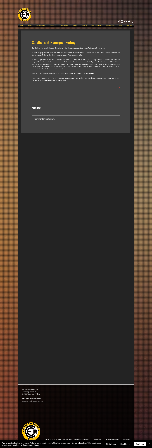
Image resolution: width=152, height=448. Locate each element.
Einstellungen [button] (111, 444)
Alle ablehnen (125, 444)
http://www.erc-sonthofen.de (31, 399)
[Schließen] (149, 444)
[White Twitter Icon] (128, 21)
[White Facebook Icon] (118, 21)
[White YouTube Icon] (125, 21)
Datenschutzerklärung (31, 445)
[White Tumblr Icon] (132, 21)
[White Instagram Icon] (122, 21)
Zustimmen (140, 444)
